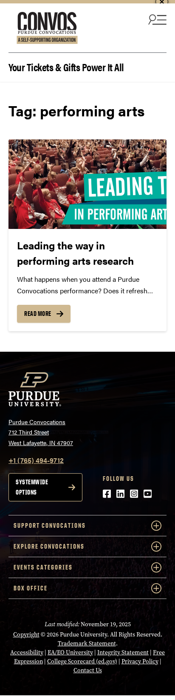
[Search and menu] (156, 19)
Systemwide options (32, 487)
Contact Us (87, 670)
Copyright (26, 635)
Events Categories (43, 567)
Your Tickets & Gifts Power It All (66, 66)
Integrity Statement (123, 652)
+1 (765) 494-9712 (36, 460)
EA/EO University (70, 652)
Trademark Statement (87, 643)
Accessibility (26, 652)
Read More (37, 314)
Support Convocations (50, 525)
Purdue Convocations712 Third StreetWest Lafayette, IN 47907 (40, 432)
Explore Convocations (49, 546)
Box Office (31, 588)
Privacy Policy (139, 661)
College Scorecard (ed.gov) (82, 661)
